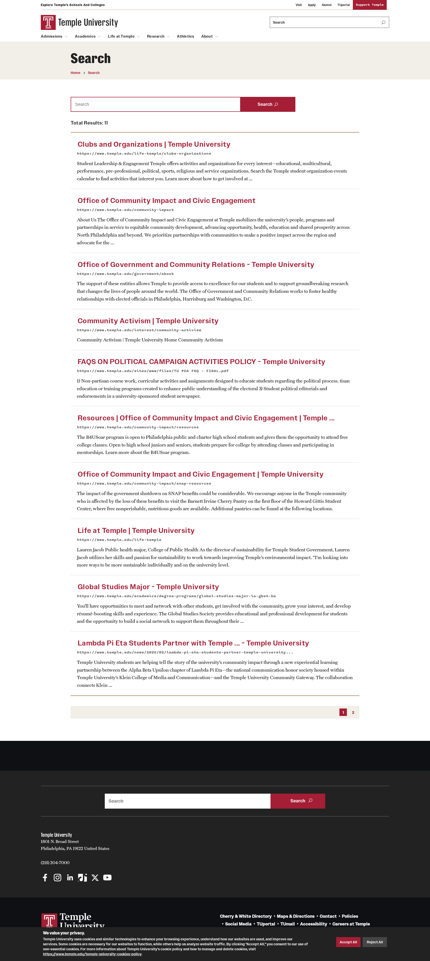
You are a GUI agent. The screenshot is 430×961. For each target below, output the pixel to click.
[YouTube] (107, 878)
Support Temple (370, 4)
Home (75, 72)
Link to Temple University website (73, 922)
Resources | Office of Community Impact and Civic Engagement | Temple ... (206, 418)
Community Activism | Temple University (148, 321)
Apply (312, 5)
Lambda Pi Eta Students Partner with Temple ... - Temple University (193, 643)
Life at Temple (121, 36)
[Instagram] (57, 878)
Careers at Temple (351, 924)
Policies (350, 916)
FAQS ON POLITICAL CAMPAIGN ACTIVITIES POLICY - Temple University (201, 361)
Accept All (348, 942)
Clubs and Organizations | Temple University (154, 144)
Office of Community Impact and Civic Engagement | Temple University (201, 474)
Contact (328, 916)
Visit (299, 5)
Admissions (51, 36)
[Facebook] (45, 878)
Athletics (185, 36)
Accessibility (313, 924)
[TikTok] (82, 878)
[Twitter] (95, 878)
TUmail (287, 924)
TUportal (343, 5)
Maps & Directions (296, 916)
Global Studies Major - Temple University (148, 586)
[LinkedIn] (70, 878)
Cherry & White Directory (246, 916)
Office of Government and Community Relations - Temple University (196, 264)
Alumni (326, 5)
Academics (85, 36)
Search (94, 72)
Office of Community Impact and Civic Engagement (167, 200)
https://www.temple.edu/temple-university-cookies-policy (92, 954)
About (207, 36)
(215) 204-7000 (55, 862)
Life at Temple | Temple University (136, 530)
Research (155, 36)
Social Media (238, 924)
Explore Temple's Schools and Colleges (73, 5)
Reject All (375, 942)
